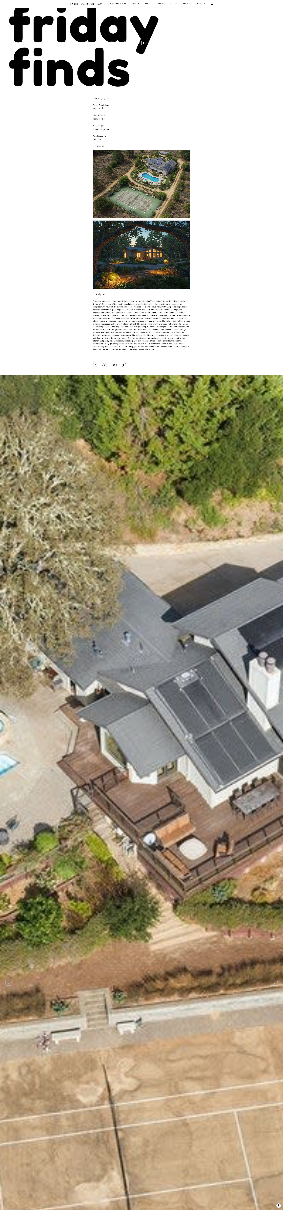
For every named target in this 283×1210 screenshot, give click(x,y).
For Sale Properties (117, 4)
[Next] (274, 982)
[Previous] (8, 982)
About (186, 4)
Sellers (173, 4)
